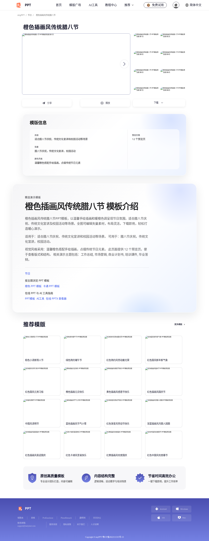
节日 (30, 15)
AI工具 (40, 298)
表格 (33, 518)
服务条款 (53, 524)
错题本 (20, 518)
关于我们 (81, 524)
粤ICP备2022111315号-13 (113, 537)
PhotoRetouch (66, 518)
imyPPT (21, 15)
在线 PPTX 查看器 (56, 298)
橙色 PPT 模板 (33, 286)
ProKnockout (48, 518)
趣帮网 (82, 518)
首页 (59, 5)
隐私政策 (67, 524)
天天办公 (97, 518)
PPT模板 (30, 298)
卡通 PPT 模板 (51, 286)
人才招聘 (95, 524)
